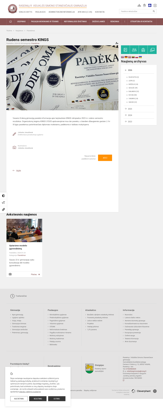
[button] (139, 5)
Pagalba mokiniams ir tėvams (60, 333)
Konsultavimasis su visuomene (136, 324)
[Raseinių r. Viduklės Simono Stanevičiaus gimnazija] (12, 8)
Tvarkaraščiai (21, 296)
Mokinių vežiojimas (57, 335)
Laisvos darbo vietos (132, 318)
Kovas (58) (133, 95)
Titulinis (9, 31)
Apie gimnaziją (17, 315)
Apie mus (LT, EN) (85, 12)
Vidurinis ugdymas (56, 324)
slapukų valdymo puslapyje (30, 392)
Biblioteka (53, 345)
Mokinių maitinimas (57, 339)
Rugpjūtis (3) (134, 77)
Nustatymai (19, 399)
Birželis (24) (133, 84)
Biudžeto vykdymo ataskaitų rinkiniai (100, 315)
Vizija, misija (16, 321)
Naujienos (19, 31)
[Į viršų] (155, 391)
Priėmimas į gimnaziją (20, 333)
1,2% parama (92, 329)
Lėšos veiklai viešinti (94, 321)
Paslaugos (40, 12)
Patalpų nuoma (55, 341)
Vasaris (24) (133, 98)
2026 (130, 70)
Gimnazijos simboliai (20, 329)
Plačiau (34, 274)
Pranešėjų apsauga (132, 329)
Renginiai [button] (114, 22)
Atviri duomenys (131, 341)
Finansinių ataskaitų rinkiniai (97, 318)
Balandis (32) (134, 91)
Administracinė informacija (62, 12)
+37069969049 (130, 369)
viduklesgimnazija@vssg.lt (136, 371)
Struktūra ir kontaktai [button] (141, 22)
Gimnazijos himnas (19, 324)
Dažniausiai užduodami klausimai (137, 327)
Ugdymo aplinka (18, 318)
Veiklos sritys (25, 12)
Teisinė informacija (132, 339)
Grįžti (18, 171)
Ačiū (105, 158)
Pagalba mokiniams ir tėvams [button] (45, 22)
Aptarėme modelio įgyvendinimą (18, 247)
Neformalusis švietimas (58, 329)
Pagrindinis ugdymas (57, 321)
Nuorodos (128, 315)
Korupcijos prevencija (133, 333)
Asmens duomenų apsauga (135, 321)
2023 (130, 122)
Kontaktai (100, 12)
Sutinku (57, 399)
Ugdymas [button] (21, 22)
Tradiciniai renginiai (19, 327)
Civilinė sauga (130, 335)
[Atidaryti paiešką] (154, 11)
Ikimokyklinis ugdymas (58, 315)
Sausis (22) (133, 102)
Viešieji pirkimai (93, 327)
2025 (130, 109)
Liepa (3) (132, 81)
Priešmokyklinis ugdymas (59, 318)
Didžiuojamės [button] (98, 22)
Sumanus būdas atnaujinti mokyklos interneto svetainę (120, 392)
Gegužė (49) (133, 88)
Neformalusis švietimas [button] (75, 22)
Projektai (90, 324)
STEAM (52, 327)
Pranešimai (31, 31)
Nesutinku (38, 399)
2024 (130, 115)
